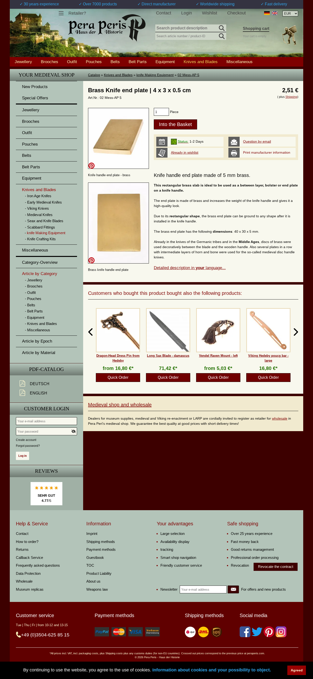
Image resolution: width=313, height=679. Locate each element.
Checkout (236, 13)
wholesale (279, 418)
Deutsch (39, 384)
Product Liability (99, 573)
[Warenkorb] (289, 35)
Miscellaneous (239, 61)
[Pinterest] (269, 631)
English (38, 393)
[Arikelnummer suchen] (221, 35)
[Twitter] (257, 631)
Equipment (165, 61)
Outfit (72, 61)
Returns (22, 549)
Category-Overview (39, 262)
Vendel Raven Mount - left (218, 355)
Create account (26, 440)
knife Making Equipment (155, 75)
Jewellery (23, 61)
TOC (90, 565)
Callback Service (29, 557)
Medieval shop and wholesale (120, 404)
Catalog (94, 75)
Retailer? (77, 13)
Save (91, 165)
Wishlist (209, 13)
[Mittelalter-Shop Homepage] (106, 28)
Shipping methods (100, 542)
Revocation (240, 565)
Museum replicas (30, 589)
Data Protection (28, 573)
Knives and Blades (118, 75)
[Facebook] (245, 631)
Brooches (49, 61)
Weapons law (97, 589)
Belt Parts (138, 61)
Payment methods (101, 549)
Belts (115, 61)
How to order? (27, 542)
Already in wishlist (184, 152)
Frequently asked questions (38, 565)
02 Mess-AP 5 (188, 75)
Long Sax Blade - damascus (168, 355)
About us (93, 581)
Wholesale (24, 581)
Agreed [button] (297, 670)
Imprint (91, 533)
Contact (163, 13)
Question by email (257, 141)
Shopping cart (256, 28)
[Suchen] (221, 27)
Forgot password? (28, 446)
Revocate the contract (275, 566)
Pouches (94, 61)
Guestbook (95, 557)
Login (186, 13)
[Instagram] (281, 631)
